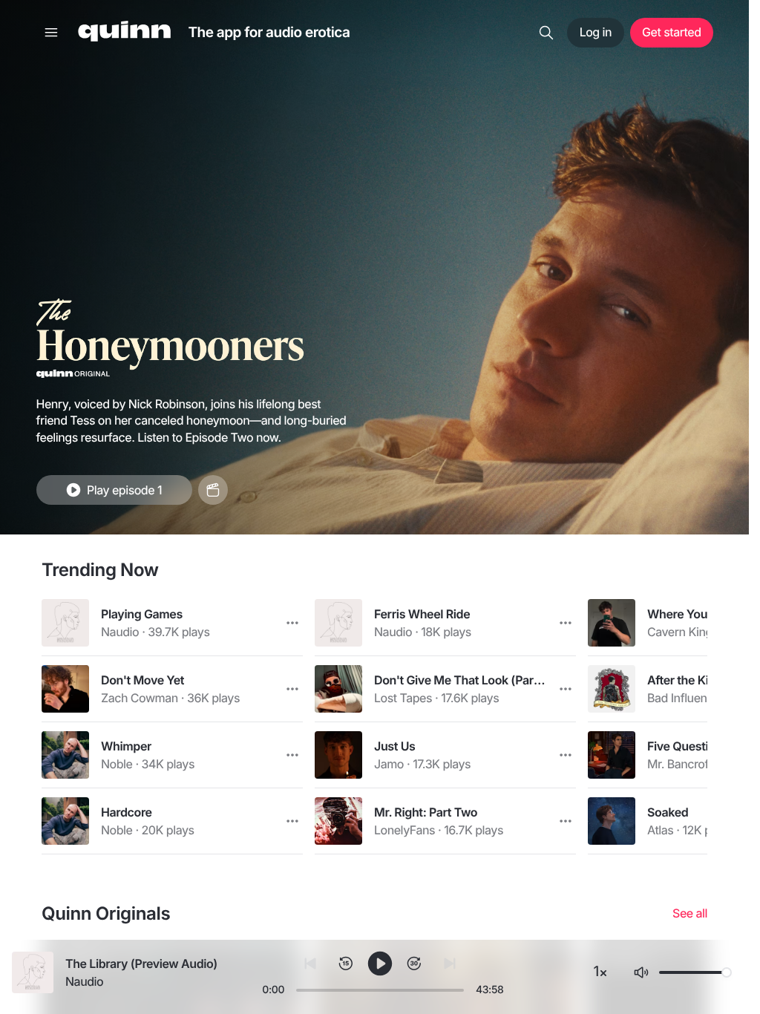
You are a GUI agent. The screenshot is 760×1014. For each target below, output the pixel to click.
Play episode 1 (124, 490)
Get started (671, 31)
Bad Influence (683, 697)
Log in (596, 31)
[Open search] (546, 33)
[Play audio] (65, 623)
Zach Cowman (139, 697)
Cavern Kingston (691, 631)
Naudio (120, 631)
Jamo (389, 763)
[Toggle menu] (51, 33)
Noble (116, 763)
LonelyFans (404, 829)
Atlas (660, 829)
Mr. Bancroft (679, 763)
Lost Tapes (403, 697)
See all (689, 913)
